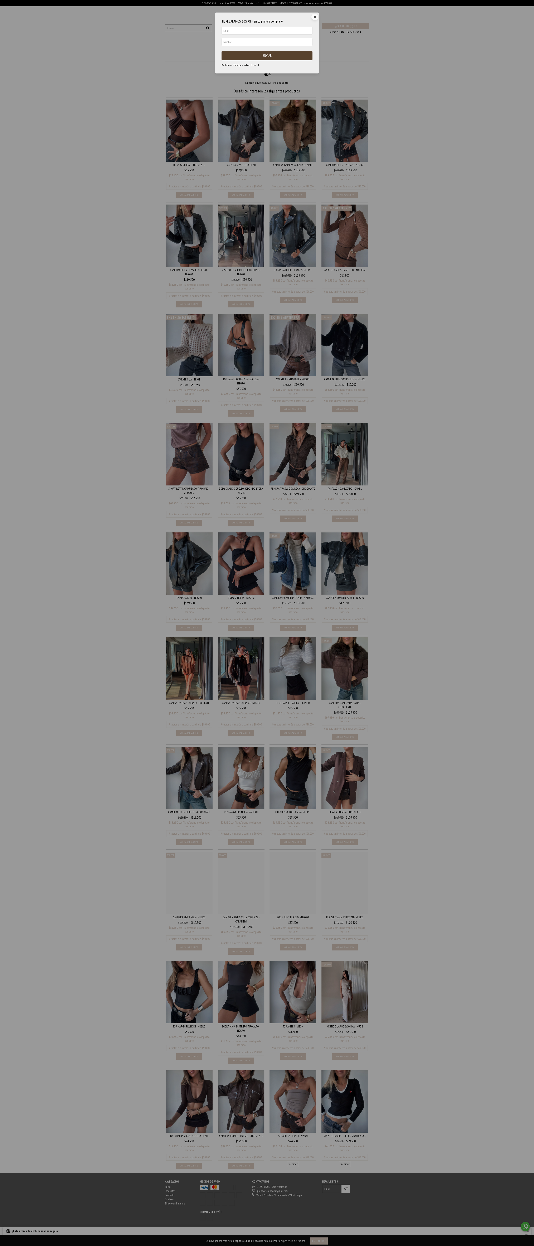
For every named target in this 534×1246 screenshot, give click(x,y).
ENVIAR (267, 55)
